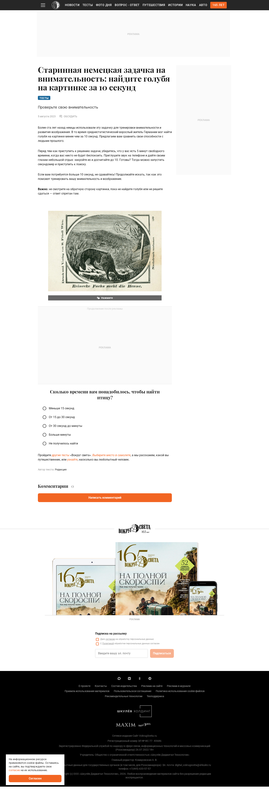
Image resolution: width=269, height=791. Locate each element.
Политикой (108, 643)
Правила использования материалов (87, 691)
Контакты (101, 686)
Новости (72, 5)
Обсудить (70, 116)
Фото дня (104, 5)
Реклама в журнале (178, 686)
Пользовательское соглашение (132, 691)
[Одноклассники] (139, 678)
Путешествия (154, 5)
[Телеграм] (149, 678)
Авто (203, 5)
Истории (175, 5)
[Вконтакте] (129, 678)
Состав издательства (124, 686)
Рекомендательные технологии (123, 696)
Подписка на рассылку (111, 633)
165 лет (218, 5)
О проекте (84, 686)
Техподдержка (155, 696)
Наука (191, 5)
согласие (110, 639)
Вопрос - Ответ (127, 5)
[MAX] (119, 678)
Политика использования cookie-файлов (180, 691)
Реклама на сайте (151, 686)
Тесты (88, 5)
